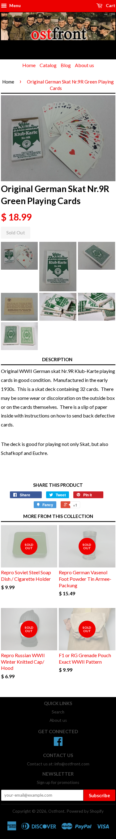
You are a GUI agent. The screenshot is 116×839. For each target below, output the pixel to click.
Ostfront (56, 811)
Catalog (48, 65)
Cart (110, 5)
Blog (66, 65)
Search (58, 711)
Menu (14, 5)
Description (57, 359)
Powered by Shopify (85, 811)
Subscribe (99, 795)
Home (29, 65)
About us (84, 65)
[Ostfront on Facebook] (58, 743)
